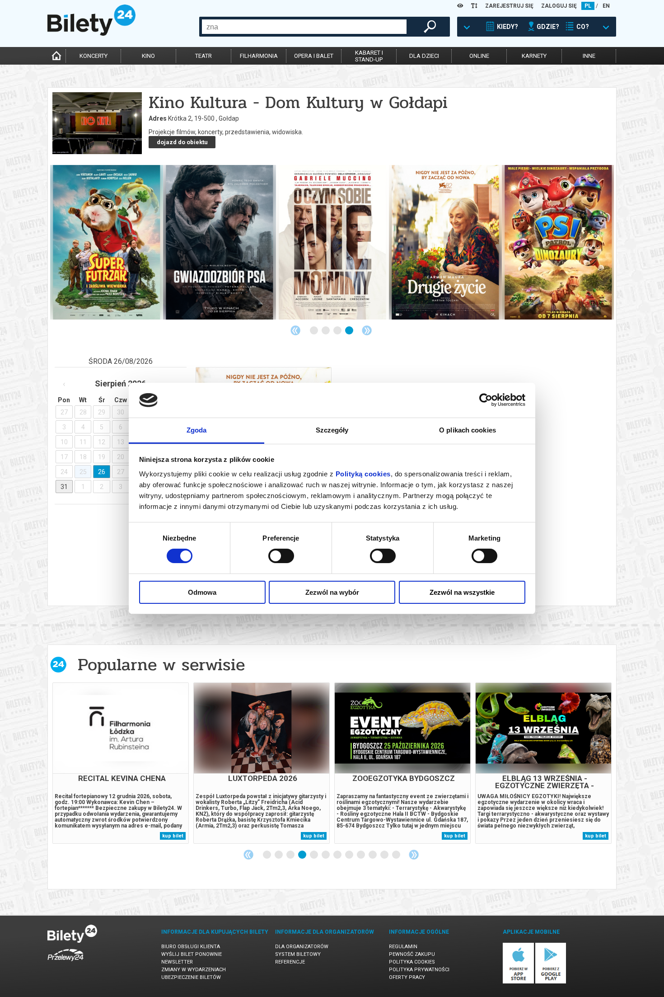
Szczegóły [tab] (332, 430)
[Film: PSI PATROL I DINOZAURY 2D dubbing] (219, 242)
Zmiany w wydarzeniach (193, 970)
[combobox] (304, 27)
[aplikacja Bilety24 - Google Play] (550, 982)
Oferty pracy (407, 977)
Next (367, 330)
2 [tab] (326, 330)
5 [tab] (314, 855)
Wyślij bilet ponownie (191, 954)
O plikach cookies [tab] (467, 430)
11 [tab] (384, 855)
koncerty (93, 55)
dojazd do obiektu (182, 142)
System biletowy (298, 954)
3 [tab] (337, 330)
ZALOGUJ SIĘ (559, 6)
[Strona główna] (91, 33)
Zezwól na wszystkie (462, 592)
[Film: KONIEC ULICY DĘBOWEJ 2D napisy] (558, 242)
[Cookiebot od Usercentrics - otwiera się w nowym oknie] (485, 400)
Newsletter (177, 962)
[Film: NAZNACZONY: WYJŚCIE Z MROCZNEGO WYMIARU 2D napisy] (445, 242)
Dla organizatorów (301, 947)
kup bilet (172, 836)
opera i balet (313, 55)
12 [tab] (396, 855)
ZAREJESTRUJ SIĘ (509, 6)
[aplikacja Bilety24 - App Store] (518, 982)
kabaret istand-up (369, 56)
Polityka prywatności (419, 970)
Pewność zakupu (412, 954)
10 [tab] (373, 855)
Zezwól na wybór (332, 592)
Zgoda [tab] (197, 430)
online (479, 55)
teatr (203, 55)
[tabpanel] (106, 242)
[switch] (281, 556)
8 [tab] (349, 855)
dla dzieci (424, 55)
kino (148, 55)
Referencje (290, 962)
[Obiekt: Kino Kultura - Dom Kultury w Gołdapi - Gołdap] (97, 123)
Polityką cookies (363, 474)
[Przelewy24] (65, 963)
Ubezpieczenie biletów (191, 977)
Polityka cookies (412, 962)
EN (606, 6)
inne (589, 55)
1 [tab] (314, 330)
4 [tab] (349, 330)
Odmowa (202, 592)
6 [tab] (326, 855)
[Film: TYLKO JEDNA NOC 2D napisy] (332, 242)
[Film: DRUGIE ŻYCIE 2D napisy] (106, 242)
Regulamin (403, 947)
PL (588, 6)
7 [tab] (337, 855)
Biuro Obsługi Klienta (190, 947)
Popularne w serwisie (161, 664)
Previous (295, 330)
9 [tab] (361, 855)
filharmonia (259, 55)
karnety (534, 55)
